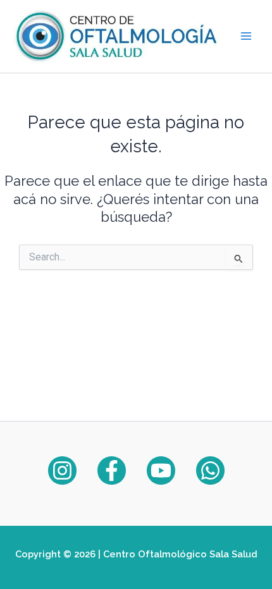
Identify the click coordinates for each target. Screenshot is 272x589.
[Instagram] (62, 470)
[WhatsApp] (210, 470)
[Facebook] (111, 470)
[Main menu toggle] (246, 36)
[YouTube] (161, 470)
